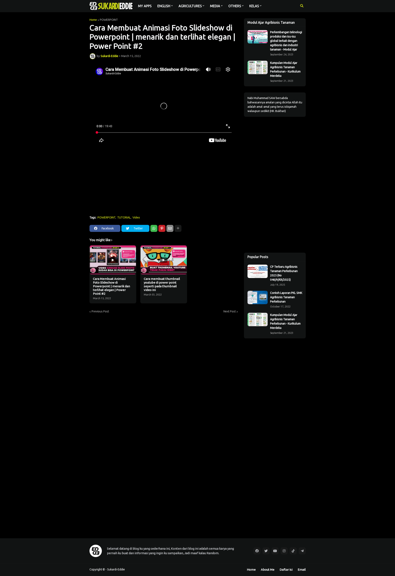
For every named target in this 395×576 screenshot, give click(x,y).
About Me (267, 569)
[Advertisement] (163, 181)
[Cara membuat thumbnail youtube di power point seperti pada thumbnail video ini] (164, 259)
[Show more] (177, 228)
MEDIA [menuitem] (215, 6)
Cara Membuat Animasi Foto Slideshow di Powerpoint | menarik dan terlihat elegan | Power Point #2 (111, 286)
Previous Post (100, 311)
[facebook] (256, 550)
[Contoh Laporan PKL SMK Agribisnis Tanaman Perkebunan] (257, 297)
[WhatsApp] (153, 228)
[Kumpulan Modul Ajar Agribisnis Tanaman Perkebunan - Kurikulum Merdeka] (257, 67)
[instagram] (284, 550)
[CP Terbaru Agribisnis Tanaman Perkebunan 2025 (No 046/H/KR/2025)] (257, 271)
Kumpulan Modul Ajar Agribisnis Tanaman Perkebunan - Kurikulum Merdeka (285, 69)
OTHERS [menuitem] (234, 6)
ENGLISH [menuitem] (163, 6)
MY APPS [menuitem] (145, 6)
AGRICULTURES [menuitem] (190, 6)
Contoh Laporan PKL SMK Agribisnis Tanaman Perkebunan (286, 297)
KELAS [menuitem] (254, 6)
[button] (302, 6)
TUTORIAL (124, 217)
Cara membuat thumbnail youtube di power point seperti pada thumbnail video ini (162, 284)
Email (302, 569)
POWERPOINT (109, 19)
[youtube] (275, 550)
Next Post (229, 311)
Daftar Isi (286, 569)
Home (93, 19)
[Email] (169, 228)
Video (136, 217)
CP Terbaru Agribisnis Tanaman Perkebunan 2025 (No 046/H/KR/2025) (284, 273)
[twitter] (266, 550)
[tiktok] (293, 550)
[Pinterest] (161, 228)
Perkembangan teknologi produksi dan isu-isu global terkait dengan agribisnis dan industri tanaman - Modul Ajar (286, 40)
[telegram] (302, 550)
